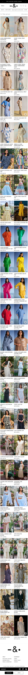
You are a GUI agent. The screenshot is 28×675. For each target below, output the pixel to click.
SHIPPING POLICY (6, 660)
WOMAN (9, 673)
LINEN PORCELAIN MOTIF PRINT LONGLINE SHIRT (6, 145)
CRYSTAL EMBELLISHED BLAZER (19, 611)
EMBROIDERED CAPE (5, 560)
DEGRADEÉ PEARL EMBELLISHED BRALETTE (19, 508)
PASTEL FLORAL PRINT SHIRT (19, 39)
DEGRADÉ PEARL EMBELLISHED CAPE (5, 508)
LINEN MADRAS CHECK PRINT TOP (6, 118)
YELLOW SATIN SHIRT (5, 222)
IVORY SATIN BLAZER (19, 456)
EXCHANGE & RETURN (7, 658)
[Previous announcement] (2, 1)
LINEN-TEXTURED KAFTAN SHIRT (6, 274)
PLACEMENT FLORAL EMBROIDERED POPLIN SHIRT (5, 66)
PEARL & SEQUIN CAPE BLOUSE (5, 534)
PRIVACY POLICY (17, 660)
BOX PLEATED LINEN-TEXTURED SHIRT (19, 326)
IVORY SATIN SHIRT (5, 637)
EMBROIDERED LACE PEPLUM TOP (5, 585)
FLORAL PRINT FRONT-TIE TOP (20, 197)
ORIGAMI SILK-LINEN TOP (20, 118)
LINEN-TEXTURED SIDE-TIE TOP (20, 274)
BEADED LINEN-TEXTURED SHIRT (6, 353)
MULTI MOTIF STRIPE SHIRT (20, 170)
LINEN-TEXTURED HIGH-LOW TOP (6, 300)
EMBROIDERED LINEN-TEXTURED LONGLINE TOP (20, 300)
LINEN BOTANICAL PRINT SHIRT (20, 92)
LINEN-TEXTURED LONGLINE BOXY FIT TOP (6, 248)
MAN (19, 673)
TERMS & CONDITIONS (7, 662)
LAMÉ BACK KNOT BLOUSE (6, 456)
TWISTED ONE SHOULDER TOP (6, 482)
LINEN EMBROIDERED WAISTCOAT (5, 39)
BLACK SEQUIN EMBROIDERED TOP (4, 611)
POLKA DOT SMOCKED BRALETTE (5, 197)
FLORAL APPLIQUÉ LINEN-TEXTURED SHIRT (20, 353)
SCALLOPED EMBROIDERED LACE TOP (6, 431)
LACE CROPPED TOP (19, 430)
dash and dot (10, 666)
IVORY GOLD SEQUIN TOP (20, 637)
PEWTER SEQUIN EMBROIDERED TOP (18, 585)
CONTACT (16, 662)
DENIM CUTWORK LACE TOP (6, 171)
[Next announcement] (25, 1)
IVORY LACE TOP (18, 404)
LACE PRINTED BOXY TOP (6, 92)
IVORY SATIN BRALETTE (19, 560)
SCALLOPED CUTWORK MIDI (21, 222)
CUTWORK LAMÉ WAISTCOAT (18, 482)
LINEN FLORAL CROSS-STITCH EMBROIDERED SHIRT (19, 66)
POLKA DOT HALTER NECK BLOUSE (6, 379)
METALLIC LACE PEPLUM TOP (6, 405)
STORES (15, 658)
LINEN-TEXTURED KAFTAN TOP (20, 248)
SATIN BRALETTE (18, 534)
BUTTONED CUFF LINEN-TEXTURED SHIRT (6, 326)
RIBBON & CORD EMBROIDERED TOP (18, 145)
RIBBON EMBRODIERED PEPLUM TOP (19, 379)
